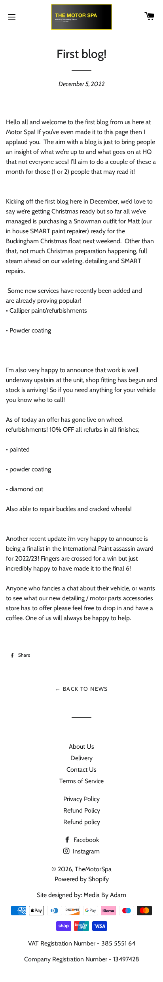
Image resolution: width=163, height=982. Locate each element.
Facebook (85, 840)
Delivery (81, 758)
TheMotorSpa (93, 869)
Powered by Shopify (82, 879)
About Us (81, 746)
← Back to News (81, 688)
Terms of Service (81, 781)
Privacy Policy (81, 799)
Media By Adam (104, 895)
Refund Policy (81, 810)
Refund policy (81, 822)
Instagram (85, 851)
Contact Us (81, 769)
